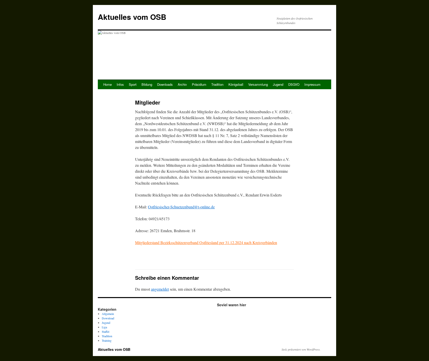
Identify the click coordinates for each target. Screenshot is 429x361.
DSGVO (293, 84)
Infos (120, 84)
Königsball (235, 84)
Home (107, 84)
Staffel (105, 331)
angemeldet (160, 289)
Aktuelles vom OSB (132, 16)
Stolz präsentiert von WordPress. (301, 349)
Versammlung (258, 84)
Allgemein (108, 314)
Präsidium (199, 84)
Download (108, 318)
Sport (133, 84)
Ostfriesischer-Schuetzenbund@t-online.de (181, 206)
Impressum (312, 84)
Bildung (147, 84)
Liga (104, 327)
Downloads (165, 84)
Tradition (217, 84)
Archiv (182, 84)
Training (106, 340)
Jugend (278, 84)
